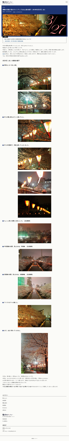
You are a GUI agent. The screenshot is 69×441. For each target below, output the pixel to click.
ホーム (4, 7)
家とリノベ (5, 398)
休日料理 (4, 400)
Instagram (5, 418)
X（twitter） (5, 421)
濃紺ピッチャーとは (6, 428)
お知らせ (4, 410)
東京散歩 (4, 405)
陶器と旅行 (5, 402)
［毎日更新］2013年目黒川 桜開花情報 (13, 41)
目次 (4, 54)
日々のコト (5, 407)
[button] (67, 2)
